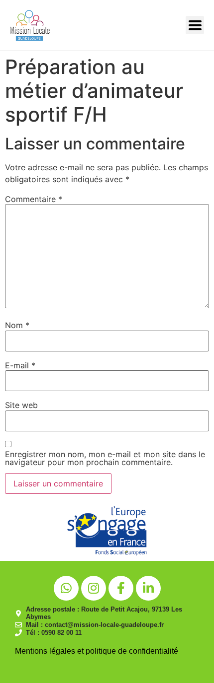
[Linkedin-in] (148, 588)
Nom (17, 325)
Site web (21, 405)
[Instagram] (93, 588)
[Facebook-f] (120, 588)
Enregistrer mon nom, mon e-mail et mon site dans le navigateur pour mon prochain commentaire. (105, 458)
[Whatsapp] (66, 588)
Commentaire (33, 199)
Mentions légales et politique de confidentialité (96, 651)
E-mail (20, 365)
